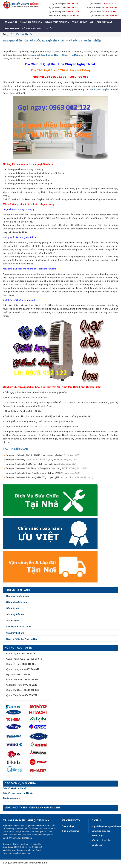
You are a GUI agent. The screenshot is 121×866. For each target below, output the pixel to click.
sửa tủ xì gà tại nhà (101, 840)
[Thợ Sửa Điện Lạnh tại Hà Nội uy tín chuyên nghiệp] (21, 5)
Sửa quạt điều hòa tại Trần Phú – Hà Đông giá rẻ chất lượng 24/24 (46, 468)
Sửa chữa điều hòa (31, 22)
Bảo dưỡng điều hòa (57, 22)
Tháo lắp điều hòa (82, 22)
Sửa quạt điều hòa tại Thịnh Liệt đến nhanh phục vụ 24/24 (42, 459)
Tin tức (49, 28)
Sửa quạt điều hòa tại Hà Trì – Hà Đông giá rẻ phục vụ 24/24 (43, 455)
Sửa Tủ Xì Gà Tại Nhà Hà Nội (21, 639)
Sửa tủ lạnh (12, 28)
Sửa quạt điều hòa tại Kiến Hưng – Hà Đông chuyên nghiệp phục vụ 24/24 (49, 477)
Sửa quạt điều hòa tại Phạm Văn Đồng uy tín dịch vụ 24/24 (43, 473)
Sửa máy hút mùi (31, 28)
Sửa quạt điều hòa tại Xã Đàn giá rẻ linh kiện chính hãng (41, 464)
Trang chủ (11, 22)
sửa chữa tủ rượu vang (18, 626)
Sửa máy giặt (104, 22)
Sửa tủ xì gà (68, 826)
